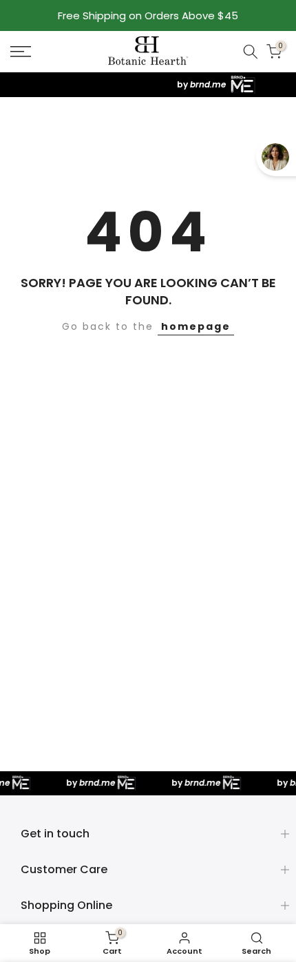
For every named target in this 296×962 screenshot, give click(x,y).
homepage (196, 326)
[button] (41, 51)
